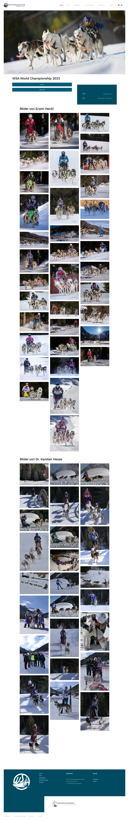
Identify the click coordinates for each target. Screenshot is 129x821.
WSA (40, 775)
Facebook (95, 779)
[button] (34, 131)
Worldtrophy (101, 5)
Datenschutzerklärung (19, 816)
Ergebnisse (42, 89)
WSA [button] (68, 5)
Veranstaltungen (89, 5)
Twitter (95, 781)
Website (42, 84)
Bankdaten (32, 816)
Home (61, 5)
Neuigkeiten (77, 5)
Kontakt (111, 5)
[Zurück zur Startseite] (14, 5)
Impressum (7, 816)
